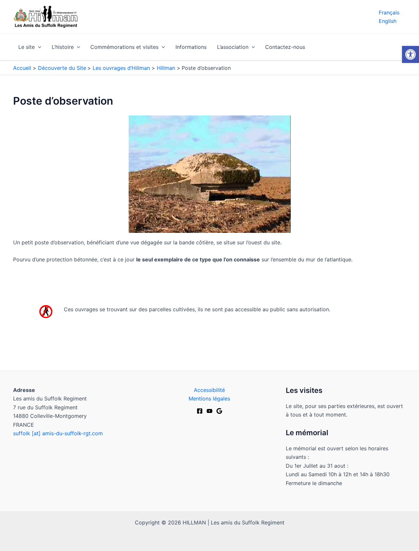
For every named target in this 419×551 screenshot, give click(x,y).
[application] (38, 47)
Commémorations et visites (124, 47)
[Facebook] (200, 411)
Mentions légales (209, 398)
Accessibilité (209, 390)
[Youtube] (209, 411)
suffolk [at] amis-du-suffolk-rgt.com (58, 433)
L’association (232, 47)
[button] (410, 54)
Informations (191, 47)
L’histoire (63, 47)
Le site (26, 47)
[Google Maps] (219, 411)
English (387, 21)
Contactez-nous (285, 47)
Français (389, 12)
